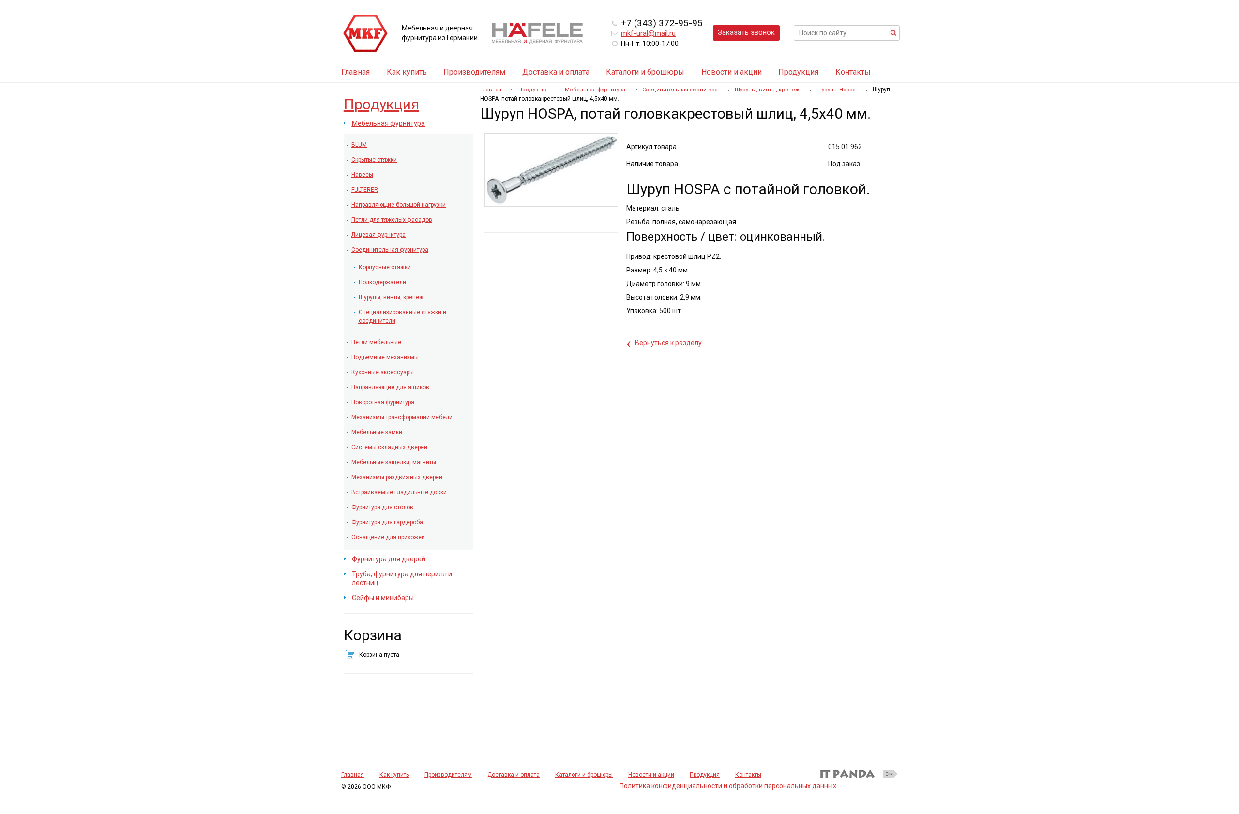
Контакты (748, 774)
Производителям (448, 774)
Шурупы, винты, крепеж (768, 90)
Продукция (798, 71)
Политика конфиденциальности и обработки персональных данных (728, 786)
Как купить (394, 774)
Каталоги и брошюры (584, 774)
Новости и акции (651, 774)
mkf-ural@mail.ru (648, 33)
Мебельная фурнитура (596, 90)
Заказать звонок (746, 32)
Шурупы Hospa (836, 90)
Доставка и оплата (513, 774)
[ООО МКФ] (365, 34)
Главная (490, 90)
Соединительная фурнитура (680, 90)
